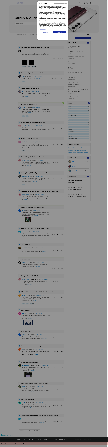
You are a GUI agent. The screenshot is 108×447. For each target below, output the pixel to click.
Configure (45, 32)
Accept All (60, 32)
